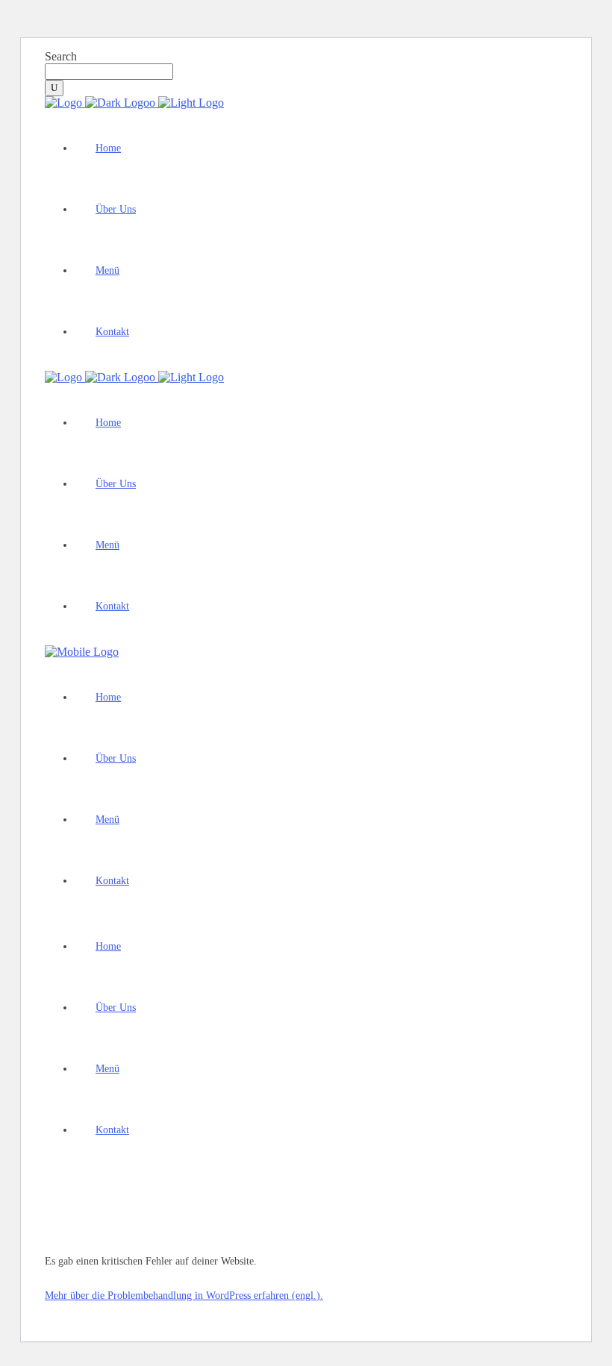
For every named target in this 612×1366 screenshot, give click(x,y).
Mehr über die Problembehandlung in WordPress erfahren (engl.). (184, 1295)
